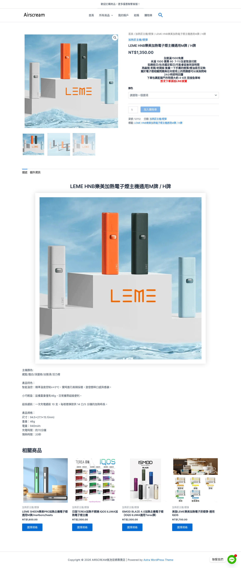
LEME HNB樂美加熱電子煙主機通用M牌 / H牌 (158, 122)
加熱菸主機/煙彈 (144, 33)
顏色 (130, 88)
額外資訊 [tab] (35, 172)
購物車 (148, 15)
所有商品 (104, 15)
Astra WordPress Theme (158, 559)
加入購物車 (150, 109)
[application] (111, 15)
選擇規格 (32, 527)
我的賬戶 (123, 15)
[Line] (231, 559)
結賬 (136, 15)
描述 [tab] (24, 172)
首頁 (91, 15)
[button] (160, 15)
